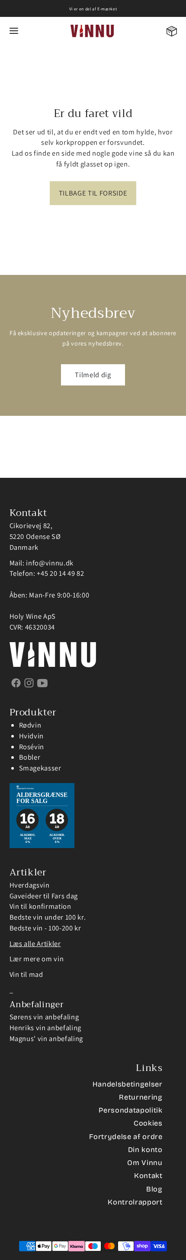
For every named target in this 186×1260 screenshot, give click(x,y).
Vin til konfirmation (40, 906)
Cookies (148, 1123)
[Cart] (172, 31)
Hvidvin (31, 736)
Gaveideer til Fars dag (44, 896)
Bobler (30, 757)
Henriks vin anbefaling (46, 1027)
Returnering (140, 1097)
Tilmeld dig (93, 374)
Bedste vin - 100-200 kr (45, 928)
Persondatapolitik (130, 1110)
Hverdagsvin (30, 885)
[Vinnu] (92, 31)
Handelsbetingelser (128, 1084)
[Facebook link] (16, 682)
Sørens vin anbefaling (44, 1017)
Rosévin (32, 746)
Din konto (145, 1150)
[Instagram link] (29, 682)
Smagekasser (40, 768)
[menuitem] (172, 31)
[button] (14, 31)
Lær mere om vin (37, 958)
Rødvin (30, 725)
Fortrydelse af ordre (125, 1137)
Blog (154, 1189)
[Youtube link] (42, 682)
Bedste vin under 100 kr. (48, 917)
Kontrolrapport (135, 1202)
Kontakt (148, 1176)
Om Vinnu (144, 1163)
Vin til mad (26, 974)
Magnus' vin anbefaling (46, 1038)
